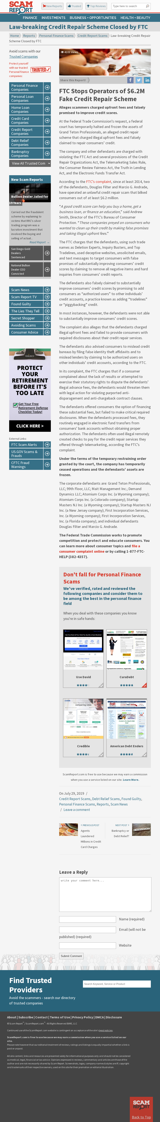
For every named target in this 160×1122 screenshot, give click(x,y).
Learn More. (131, 780)
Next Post (121, 825)
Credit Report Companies (21, 131)
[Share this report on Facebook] (130, 80)
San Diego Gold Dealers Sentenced (20, 253)
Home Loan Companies (20, 109)
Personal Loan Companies (22, 98)
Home (14, 36)
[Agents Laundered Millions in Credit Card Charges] (68, 835)
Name (132, 919)
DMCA (99, 1017)
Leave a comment (77, 809)
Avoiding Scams (23, 325)
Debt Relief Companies (20, 142)
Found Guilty (131, 799)
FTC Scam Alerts (24, 444)
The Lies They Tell (25, 311)
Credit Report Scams (93, 36)
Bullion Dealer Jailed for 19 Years (28, 199)
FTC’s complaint (98, 181)
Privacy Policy (82, 1017)
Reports (29, 36)
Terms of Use (60, 1017)
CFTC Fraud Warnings (20, 464)
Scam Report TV (23, 296)
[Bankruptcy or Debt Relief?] (141, 835)
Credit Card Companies (20, 120)
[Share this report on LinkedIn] (147, 80)
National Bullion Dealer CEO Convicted (20, 269)
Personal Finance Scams (56, 36)
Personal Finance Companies (24, 87)
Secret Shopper (23, 318)
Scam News (119, 804)
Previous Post (90, 825)
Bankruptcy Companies (20, 153)
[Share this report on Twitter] (139, 80)
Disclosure (114, 1017)
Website (125, 945)
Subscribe (25, 1017)
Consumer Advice (24, 332)
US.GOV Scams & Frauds (24, 453)
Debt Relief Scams (106, 799)
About (11, 1017)
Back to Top (141, 1117)
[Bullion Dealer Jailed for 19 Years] (30, 201)
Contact (41, 1017)
